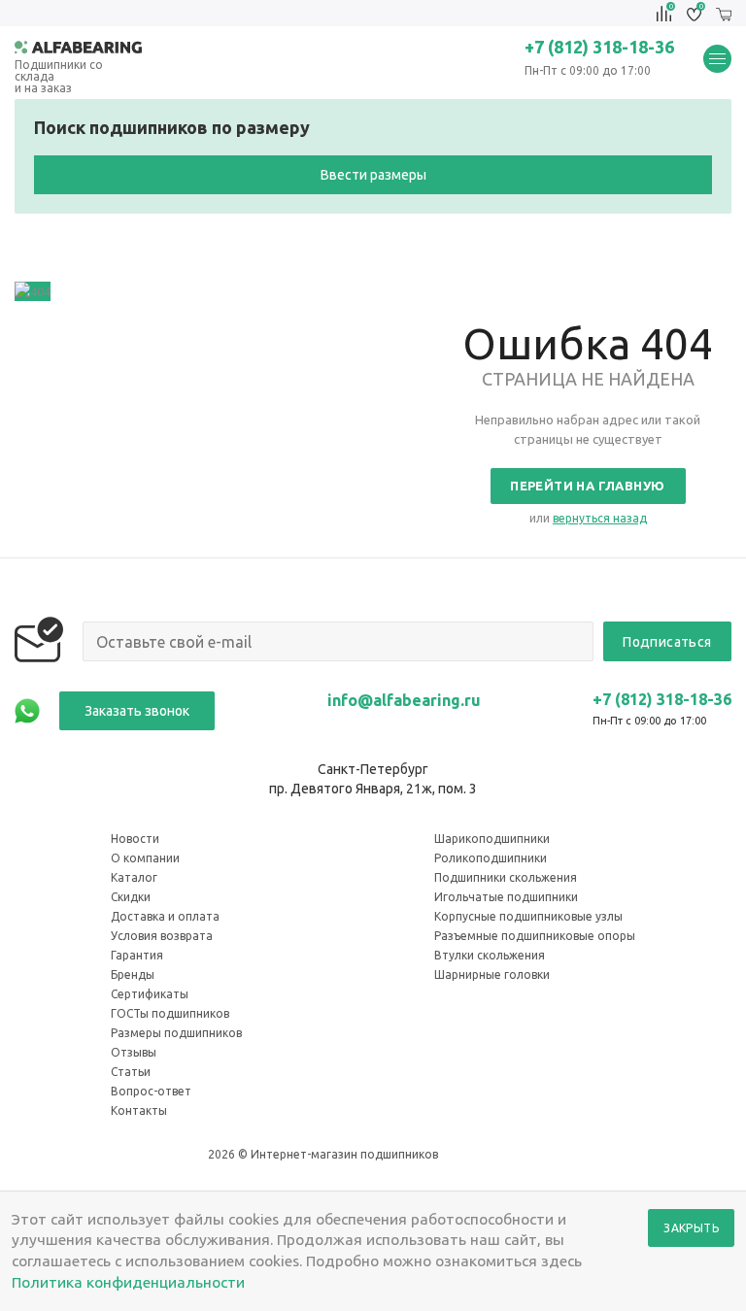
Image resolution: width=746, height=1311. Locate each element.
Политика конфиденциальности (128, 1282)
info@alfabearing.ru (404, 700)
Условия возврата (162, 935)
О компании (145, 858)
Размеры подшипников (176, 1032)
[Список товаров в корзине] (723, 13)
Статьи (131, 1071)
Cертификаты (149, 994)
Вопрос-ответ (151, 1091)
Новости (135, 838)
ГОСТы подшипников (170, 1013)
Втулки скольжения (489, 955)
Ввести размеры (373, 175)
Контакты (139, 1110)
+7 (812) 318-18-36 (599, 46)
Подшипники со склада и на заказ (59, 65)
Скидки (131, 897)
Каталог (134, 877)
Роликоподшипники (490, 858)
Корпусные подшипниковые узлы (528, 916)
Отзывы (133, 1052)
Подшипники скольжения (505, 877)
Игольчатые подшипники (506, 897)
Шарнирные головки (492, 974)
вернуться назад (600, 518)
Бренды (132, 974)
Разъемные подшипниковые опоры (534, 935)
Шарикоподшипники (492, 838)
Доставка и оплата (165, 916)
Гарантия (137, 955)
